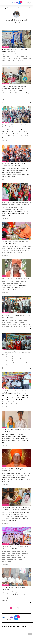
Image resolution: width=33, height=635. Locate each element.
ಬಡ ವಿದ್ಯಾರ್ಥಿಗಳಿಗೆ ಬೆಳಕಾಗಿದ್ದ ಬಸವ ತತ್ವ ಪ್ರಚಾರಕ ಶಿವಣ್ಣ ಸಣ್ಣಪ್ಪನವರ (16, 509)
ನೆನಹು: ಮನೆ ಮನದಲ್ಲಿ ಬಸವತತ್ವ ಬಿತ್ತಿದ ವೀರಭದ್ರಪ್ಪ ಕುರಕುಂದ (16, 547)
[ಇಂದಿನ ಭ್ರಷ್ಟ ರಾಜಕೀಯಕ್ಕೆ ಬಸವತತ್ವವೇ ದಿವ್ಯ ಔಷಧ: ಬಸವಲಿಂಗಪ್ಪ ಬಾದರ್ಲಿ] (16, 380)
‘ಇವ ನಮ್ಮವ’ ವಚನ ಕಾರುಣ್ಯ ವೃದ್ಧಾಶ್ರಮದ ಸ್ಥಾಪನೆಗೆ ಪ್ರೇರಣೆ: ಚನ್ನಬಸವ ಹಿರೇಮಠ (16, 204)
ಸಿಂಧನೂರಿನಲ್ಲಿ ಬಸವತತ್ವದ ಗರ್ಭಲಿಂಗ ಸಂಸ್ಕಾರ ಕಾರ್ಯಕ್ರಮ (15, 243)
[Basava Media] (16, 2)
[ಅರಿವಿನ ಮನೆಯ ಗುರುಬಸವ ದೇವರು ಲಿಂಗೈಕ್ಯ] (16, 268)
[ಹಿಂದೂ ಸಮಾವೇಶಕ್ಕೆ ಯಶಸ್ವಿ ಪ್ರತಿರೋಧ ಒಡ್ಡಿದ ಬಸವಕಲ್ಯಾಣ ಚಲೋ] (16, 153)
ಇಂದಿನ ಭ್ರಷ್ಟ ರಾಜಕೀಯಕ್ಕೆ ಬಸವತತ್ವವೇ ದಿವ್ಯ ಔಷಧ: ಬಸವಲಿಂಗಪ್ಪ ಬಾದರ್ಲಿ (16, 392)
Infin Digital (16, 632)
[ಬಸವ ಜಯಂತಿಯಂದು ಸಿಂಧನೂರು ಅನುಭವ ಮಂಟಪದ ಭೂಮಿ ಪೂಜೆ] (16, 341)
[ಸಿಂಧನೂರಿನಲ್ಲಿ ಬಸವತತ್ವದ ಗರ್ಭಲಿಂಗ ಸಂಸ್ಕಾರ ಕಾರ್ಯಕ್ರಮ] (16, 231)
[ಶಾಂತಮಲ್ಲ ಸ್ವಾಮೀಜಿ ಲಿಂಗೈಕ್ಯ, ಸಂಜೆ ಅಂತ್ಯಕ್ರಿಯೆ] (16, 458)
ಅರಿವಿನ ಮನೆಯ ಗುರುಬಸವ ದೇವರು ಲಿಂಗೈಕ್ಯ (15, 278)
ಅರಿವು (3, 239)
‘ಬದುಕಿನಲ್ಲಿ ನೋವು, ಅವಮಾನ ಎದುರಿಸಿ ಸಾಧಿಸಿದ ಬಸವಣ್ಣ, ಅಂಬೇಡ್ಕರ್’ (16, 316)
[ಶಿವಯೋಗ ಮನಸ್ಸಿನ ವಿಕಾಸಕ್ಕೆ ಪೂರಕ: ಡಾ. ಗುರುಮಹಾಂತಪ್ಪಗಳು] (16, 114)
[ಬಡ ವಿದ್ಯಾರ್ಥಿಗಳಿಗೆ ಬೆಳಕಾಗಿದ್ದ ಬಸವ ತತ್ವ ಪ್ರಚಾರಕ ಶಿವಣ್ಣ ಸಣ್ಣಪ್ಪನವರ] (16, 497)
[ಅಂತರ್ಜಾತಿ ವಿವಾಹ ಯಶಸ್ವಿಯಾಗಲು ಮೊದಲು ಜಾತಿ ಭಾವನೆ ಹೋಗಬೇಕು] (16, 419)
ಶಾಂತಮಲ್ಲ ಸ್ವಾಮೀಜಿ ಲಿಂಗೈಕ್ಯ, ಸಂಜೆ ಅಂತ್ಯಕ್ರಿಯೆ (13, 470)
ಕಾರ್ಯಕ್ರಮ (5, 46)
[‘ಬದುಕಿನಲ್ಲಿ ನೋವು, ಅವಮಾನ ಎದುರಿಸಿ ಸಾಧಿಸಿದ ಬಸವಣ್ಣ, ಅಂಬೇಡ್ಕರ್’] (16, 304)
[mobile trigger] (3, 2)
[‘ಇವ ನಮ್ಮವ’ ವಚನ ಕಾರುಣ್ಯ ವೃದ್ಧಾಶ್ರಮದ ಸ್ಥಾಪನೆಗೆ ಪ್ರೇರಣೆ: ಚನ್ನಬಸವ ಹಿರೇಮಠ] (16, 192)
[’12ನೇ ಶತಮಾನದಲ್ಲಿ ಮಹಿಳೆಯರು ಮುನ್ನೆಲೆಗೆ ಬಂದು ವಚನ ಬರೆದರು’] (16, 39)
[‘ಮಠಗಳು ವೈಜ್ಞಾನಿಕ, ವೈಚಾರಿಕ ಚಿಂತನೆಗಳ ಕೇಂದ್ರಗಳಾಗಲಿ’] (16, 577)
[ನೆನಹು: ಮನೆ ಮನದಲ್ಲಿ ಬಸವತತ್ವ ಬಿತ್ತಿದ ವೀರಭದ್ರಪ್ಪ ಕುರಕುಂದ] (16, 536)
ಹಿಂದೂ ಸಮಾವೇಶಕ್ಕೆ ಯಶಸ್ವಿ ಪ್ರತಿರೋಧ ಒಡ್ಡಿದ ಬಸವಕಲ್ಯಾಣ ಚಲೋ (14, 165)
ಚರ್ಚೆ (3, 161)
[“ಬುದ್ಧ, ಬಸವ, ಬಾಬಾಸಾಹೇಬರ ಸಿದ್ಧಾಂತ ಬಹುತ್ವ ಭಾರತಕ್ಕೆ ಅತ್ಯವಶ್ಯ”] (16, 75)
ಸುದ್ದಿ (3, 275)
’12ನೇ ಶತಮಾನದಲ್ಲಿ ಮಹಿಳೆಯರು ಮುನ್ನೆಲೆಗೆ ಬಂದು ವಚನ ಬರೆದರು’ (15, 50)
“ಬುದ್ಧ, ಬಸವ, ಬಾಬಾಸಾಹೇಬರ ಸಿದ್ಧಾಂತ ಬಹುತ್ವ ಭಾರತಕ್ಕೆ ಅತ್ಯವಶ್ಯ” (14, 87)
